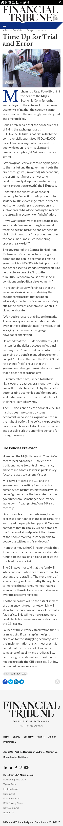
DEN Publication (11, 798)
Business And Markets (14, 30)
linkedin (21, 2)
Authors (40, 751)
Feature (41, 737)
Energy (16, 737)
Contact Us (10, 2)
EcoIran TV (8, 812)
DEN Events (9, 794)
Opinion (52, 737)
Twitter (25, 2)
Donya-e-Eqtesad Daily (14, 779)
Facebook (28, 2)
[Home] (30, 13)
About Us (6, 2)
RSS (17, 2)
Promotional (9, 742)
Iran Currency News (16, 674)
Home (2, 2)
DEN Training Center (13, 803)
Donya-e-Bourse (11, 808)
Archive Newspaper (25, 751)
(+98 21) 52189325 (34, 726)
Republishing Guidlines (15, 757)
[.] (5, 767)
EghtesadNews (10, 789)
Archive (13, 2)
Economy (28, 737)
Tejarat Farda (9, 784)
